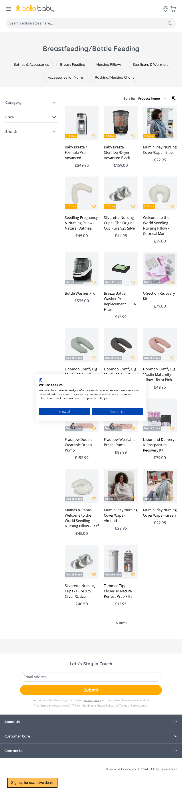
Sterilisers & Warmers (150, 64)
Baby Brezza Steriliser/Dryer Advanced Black (117, 152)
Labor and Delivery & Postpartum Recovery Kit (158, 445)
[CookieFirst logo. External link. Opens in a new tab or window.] (40, 380)
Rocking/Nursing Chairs (115, 77)
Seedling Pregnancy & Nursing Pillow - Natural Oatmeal (81, 223)
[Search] (170, 23)
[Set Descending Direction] (174, 98)
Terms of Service (129, 705)
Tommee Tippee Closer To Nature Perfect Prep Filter (119, 591)
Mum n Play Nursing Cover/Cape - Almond (121, 515)
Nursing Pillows (109, 64)
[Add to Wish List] (94, 136)
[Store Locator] (165, 9)
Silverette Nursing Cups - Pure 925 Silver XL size (80, 591)
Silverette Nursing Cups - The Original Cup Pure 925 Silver (120, 223)
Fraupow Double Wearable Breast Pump (79, 445)
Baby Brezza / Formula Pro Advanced (76, 152)
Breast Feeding (72, 64)
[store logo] (35, 8)
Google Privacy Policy (100, 705)
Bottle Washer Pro (80, 293)
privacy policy (92, 700)
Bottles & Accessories (31, 64)
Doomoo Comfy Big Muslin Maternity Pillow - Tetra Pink (159, 374)
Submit (91, 690)
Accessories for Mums (66, 77)
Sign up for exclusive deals (32, 783)
